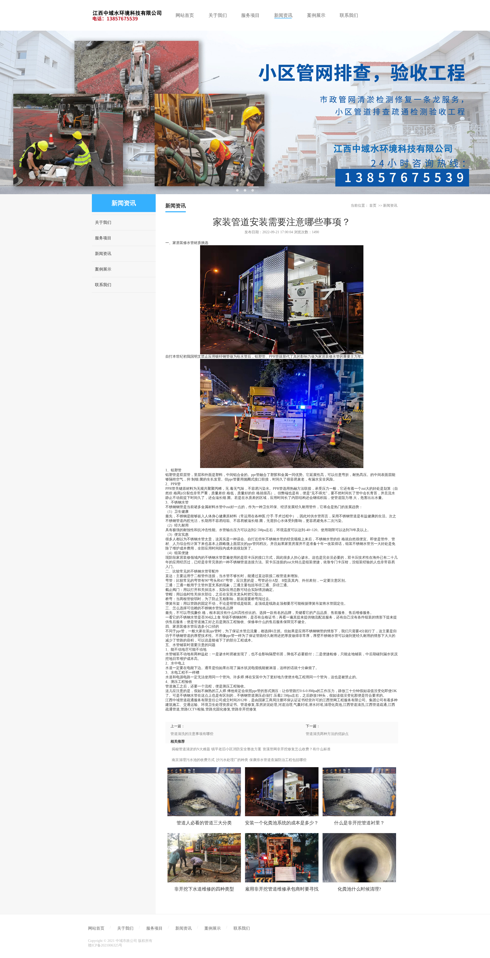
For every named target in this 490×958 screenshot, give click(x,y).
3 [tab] (252, 190)
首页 (372, 205)
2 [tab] (245, 190)
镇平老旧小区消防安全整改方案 (236, 749)
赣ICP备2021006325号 (105, 945)
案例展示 (103, 269)
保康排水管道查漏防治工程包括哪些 (278, 760)
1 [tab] (237, 190)
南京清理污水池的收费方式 (193, 760)
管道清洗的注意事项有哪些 (191, 734)
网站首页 (96, 928)
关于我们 (103, 222)
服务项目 (103, 238)
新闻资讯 (103, 253)
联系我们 (103, 285)
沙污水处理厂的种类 (232, 760)
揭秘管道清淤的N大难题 (191, 749)
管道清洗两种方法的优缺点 (327, 734)
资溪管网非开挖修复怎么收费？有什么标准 (296, 749)
